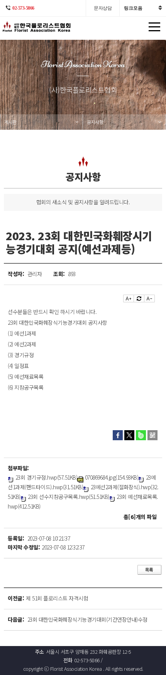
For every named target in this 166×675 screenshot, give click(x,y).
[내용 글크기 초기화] (139, 298)
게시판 (10, 122)
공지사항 (95, 122)
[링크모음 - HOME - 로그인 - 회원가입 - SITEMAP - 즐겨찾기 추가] (142, 8)
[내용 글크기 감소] (149, 298)
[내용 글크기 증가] (128, 298)
